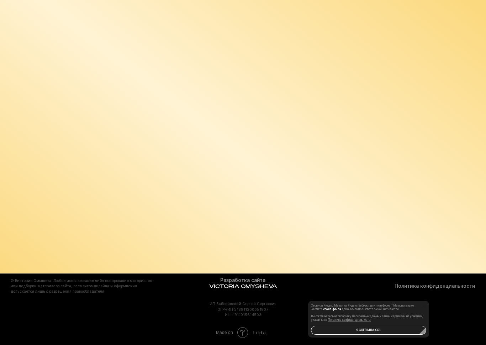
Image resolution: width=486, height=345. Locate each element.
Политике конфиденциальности (349, 320)
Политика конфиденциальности (435, 286)
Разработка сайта (242, 280)
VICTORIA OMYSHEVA (243, 286)
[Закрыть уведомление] (423, 306)
